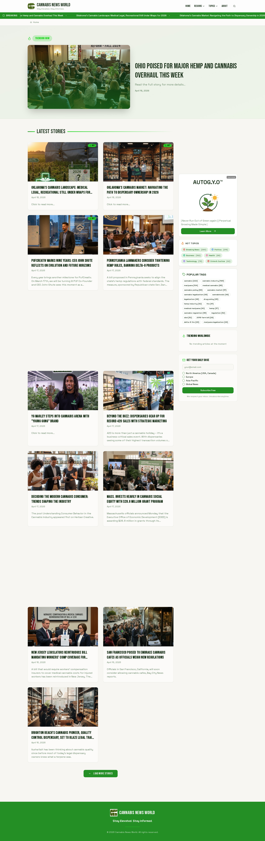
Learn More (205, 231)
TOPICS (212, 6)
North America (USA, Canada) (201, 373)
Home (36, 22)
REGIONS (198, 6)
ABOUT (225, 6)
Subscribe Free (207, 390)
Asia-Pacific (192, 380)
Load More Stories (103, 773)
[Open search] (234, 6)
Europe (189, 377)
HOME (187, 6)
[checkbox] (183, 373)
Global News (192, 384)
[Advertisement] (101, 330)
